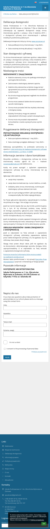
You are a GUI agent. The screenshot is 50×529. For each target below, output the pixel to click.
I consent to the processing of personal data (22, 349)
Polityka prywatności (39, 352)
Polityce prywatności (37, 520)
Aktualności (9, 480)
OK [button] (44, 524)
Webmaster (9, 446)
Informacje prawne (11, 457)
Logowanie (43, 2)
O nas (7, 472)
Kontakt (8, 476)
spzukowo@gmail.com (11, 164)
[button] (35, 2)
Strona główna (10, 14)
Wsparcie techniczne (12, 450)
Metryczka (8, 465)
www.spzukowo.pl (38, 41)
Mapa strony (9, 469)
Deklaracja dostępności (29, 14)
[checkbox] (5, 342)
